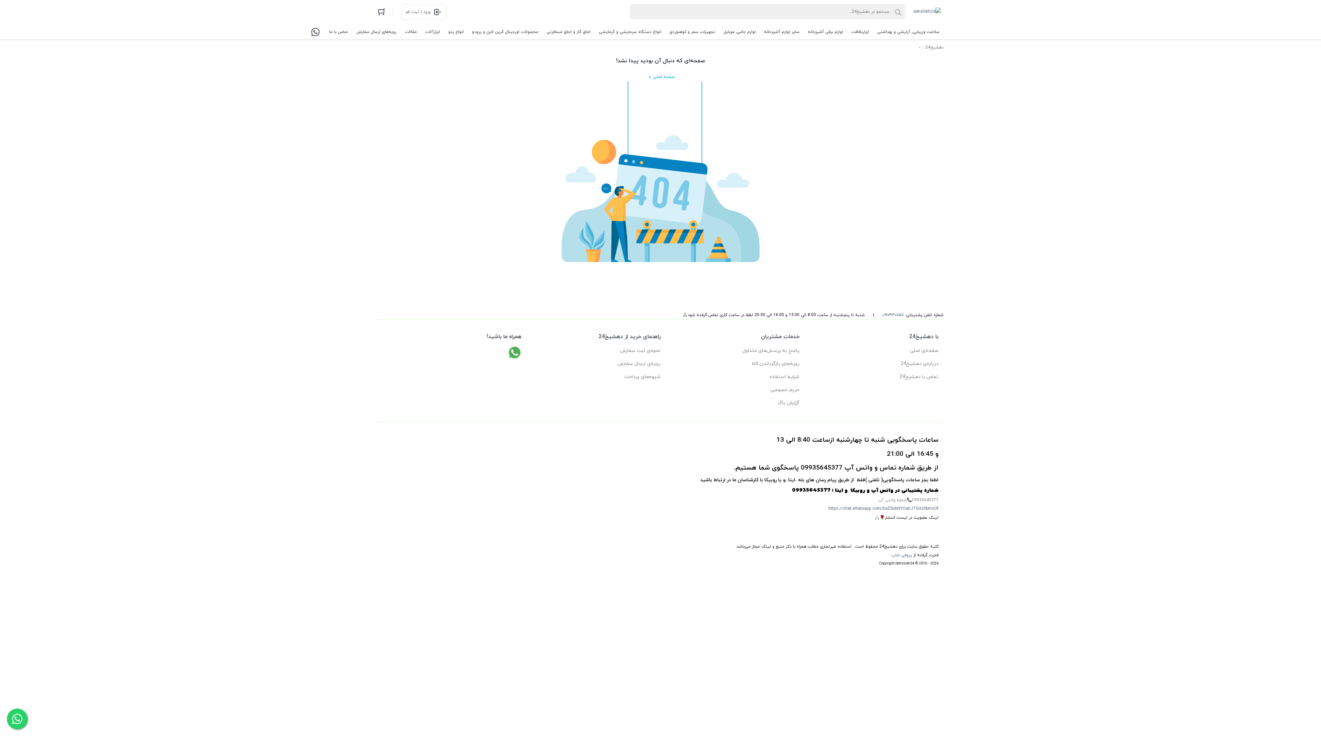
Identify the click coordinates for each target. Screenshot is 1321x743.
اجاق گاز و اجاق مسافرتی (569, 32)
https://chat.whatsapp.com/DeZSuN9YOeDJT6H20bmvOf (883, 509)
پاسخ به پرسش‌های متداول (770, 350)
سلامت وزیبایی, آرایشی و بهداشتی (908, 32)
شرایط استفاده (784, 377)
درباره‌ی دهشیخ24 (919, 363)
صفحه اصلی (664, 77)
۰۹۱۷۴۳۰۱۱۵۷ (893, 315)
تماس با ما (338, 32)
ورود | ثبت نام (418, 12)
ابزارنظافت (860, 32)
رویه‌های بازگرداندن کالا (775, 363)
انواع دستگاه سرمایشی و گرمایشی (630, 32)
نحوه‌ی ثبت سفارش (640, 350)
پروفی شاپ (901, 555)
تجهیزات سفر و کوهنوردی (692, 32)
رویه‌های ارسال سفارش (376, 32)
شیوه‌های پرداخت (642, 377)
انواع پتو (456, 32)
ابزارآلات (432, 32)
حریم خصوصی (784, 390)
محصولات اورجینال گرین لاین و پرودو (505, 32)
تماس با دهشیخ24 (919, 377)
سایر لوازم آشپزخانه (781, 32)
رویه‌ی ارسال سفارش (638, 363)
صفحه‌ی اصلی (924, 350)
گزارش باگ (788, 403)
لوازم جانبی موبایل (739, 32)
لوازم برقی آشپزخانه (825, 32)
